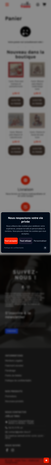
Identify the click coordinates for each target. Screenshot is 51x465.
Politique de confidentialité (14, 248)
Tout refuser (25, 241)
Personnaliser (40, 241)
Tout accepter (11, 241)
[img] (45, 248)
